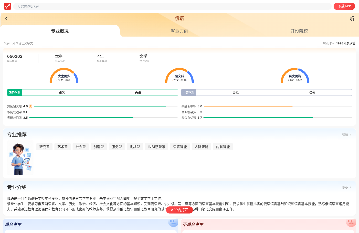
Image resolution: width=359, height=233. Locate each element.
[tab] (60, 31)
